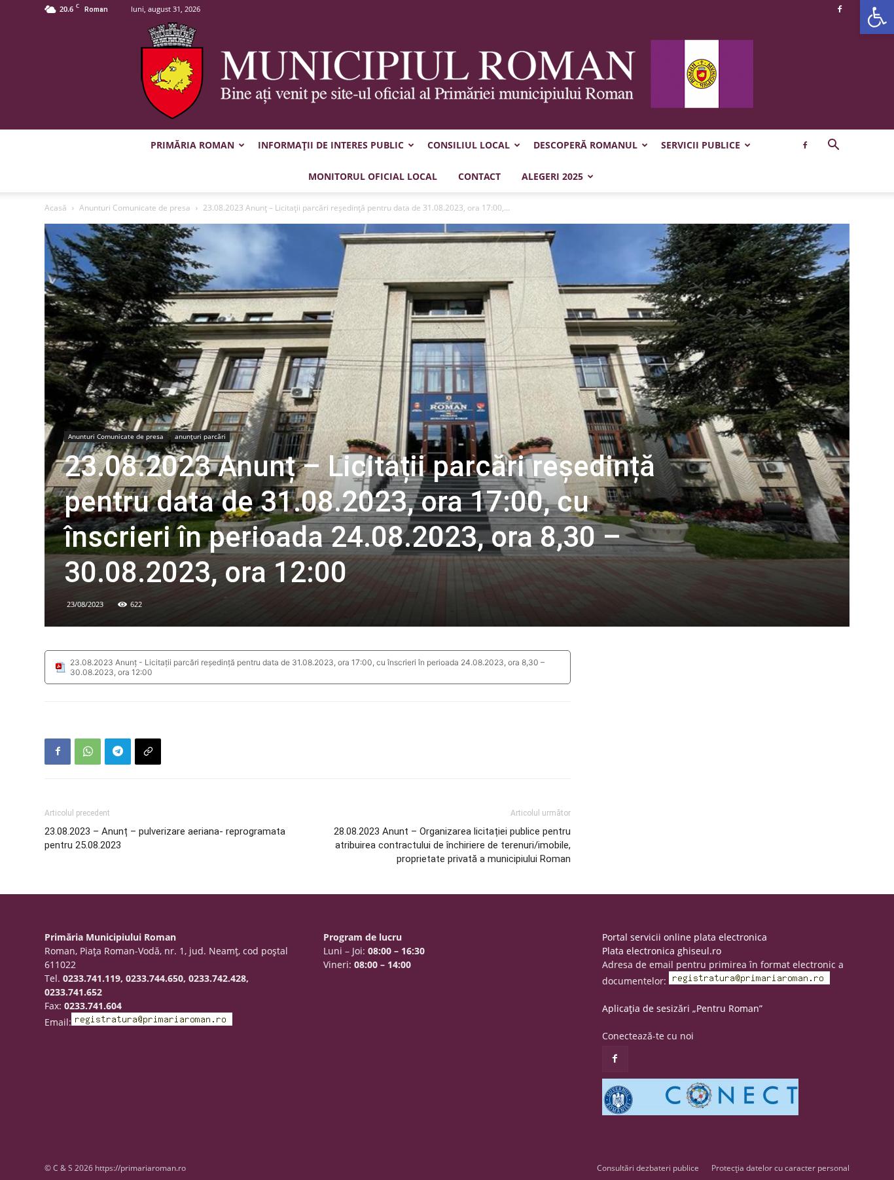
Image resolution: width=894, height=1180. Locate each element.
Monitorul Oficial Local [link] (372, 176)
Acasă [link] (56, 207)
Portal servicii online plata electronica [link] (684, 937)
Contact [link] (479, 176)
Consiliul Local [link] (468, 145)
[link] (877, 17)
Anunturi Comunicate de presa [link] (134, 207)
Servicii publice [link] (700, 145)
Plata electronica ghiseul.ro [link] (661, 951)
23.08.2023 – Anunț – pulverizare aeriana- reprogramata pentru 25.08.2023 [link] (165, 838)
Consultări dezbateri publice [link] (648, 1167)
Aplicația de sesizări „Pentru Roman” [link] (682, 1008)
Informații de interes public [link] (331, 145)
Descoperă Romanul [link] (585, 145)
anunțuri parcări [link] (200, 436)
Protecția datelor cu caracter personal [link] (780, 1167)
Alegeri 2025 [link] (552, 176)
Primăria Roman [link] (192, 145)
